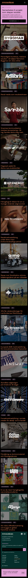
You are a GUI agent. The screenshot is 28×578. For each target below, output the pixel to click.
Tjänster (4, 555)
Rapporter (16, 562)
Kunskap (4, 557)
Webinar (16, 557)
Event (15, 560)
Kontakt (4, 558)
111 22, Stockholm (6, 538)
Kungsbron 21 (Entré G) (7, 536)
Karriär (3, 562)
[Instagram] (24, 534)
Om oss (4, 560)
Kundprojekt (17, 558)
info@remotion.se (6, 540)
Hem (3, 7)
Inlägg (15, 555)
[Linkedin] (22, 534)
